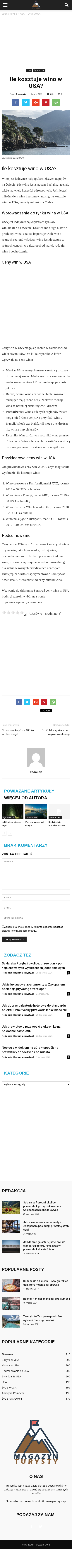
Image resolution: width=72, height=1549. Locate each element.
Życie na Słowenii (12, 1398)
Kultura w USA (10, 1365)
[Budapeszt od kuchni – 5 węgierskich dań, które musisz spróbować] (11, 1285)
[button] (67, 5)
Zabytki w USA (10, 1360)
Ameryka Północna (13, 1393)
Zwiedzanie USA (11, 1376)
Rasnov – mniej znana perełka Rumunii (46, 1298)
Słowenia (7, 1354)
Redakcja (21, 94)
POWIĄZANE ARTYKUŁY (29, 791)
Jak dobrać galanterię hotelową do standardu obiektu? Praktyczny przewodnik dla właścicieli (44, 1246)
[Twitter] (40, 1526)
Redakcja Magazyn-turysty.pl (18, 972)
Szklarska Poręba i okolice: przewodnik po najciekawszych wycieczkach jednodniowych (42, 1206)
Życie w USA (39, 70)
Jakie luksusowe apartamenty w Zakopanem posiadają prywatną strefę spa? (46, 1226)
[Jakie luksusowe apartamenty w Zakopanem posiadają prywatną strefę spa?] (11, 1226)
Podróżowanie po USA (15, 1371)
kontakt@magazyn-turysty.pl (49, 1501)
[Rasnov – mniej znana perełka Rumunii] (11, 1303)
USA (29, 70)
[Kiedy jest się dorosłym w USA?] (59, 811)
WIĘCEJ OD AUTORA (25, 797)
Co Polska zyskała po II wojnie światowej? (56, 732)
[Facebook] (31, 1526)
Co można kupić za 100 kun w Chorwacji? (18, 732)
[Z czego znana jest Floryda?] (36, 811)
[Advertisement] (36, 42)
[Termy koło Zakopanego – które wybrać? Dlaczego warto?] (11, 1321)
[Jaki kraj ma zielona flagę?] (12, 811)
